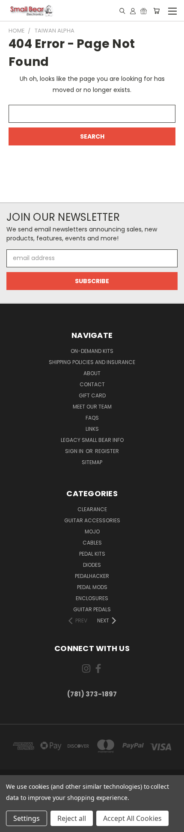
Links (92, 428)
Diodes (92, 564)
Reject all (71, 818)
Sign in (75, 451)
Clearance (92, 509)
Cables (92, 542)
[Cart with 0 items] (156, 10)
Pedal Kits (92, 553)
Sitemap (92, 462)
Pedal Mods (92, 587)
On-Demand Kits (92, 351)
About (92, 373)
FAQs (92, 417)
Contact (92, 384)
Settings (26, 818)
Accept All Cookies (132, 818)
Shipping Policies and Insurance (92, 362)
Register (107, 451)
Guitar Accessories (92, 520)
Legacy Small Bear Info (92, 440)
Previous (13, 823)
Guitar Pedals (92, 609)
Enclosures (92, 598)
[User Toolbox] (132, 10)
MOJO (92, 531)
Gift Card (92, 395)
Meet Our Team (92, 406)
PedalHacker (92, 576)
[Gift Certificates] (143, 10)
